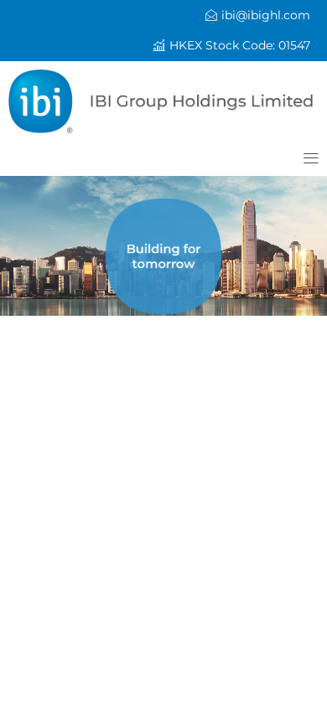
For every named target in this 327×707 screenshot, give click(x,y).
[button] (232, 46)
